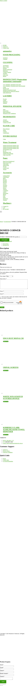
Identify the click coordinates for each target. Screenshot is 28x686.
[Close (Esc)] (5, 684)
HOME (5, 45)
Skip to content (3, 0)
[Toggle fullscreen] (2, 684)
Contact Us (5, 206)
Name (2, 291)
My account (6, 209)
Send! (3, 681)
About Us (5, 46)
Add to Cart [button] (6, 341)
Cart (4, 207)
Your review (3, 278)
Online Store (6, 48)
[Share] (3, 684)
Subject (2, 670)
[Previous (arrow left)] (0, 685)
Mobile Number (4, 673)
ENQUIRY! (5, 240)
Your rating (3, 276)
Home (1, 221)
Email (2, 294)
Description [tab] (5, 243)
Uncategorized (7, 221)
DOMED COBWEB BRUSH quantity (9, 236)
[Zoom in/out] (0, 684)
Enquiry (2, 676)
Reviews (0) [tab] (6, 245)
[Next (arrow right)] (2, 685)
